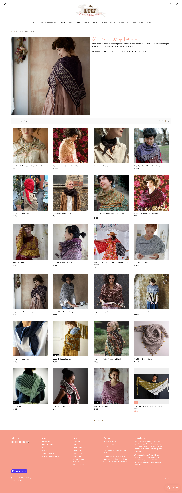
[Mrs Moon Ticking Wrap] (70, 386)
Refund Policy (77, 453)
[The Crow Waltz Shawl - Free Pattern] (151, 145)
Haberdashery (50, 23)
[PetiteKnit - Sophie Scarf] (111, 145)
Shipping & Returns (79, 447)
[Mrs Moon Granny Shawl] (151, 338)
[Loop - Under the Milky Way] (30, 291)
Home (13, 31)
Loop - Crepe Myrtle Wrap (62, 262)
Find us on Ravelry (48, 453)
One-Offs (121, 23)
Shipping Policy (78, 450)
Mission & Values (47, 444)
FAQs (74, 444)
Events (112, 23)
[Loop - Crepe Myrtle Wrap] (70, 242)
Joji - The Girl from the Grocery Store (148, 406)
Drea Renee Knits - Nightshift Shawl (107, 359)
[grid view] (166, 121)
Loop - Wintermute (101, 406)
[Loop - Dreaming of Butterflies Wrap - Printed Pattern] (111, 242)
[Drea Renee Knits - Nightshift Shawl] (111, 338)
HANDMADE (86, 23)
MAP (105, 453)
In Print (62, 23)
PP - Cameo (17, 406)
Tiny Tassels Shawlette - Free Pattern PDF (28, 166)
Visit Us (148, 23)
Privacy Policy (77, 456)
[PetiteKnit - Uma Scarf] (30, 338)
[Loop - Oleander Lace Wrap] (70, 291)
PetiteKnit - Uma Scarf (21, 359)
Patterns (70, 23)
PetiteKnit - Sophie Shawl (62, 213)
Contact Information (79, 462)
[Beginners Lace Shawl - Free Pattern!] (70, 145)
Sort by (15, 121)
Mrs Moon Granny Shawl (143, 359)
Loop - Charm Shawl (141, 262)
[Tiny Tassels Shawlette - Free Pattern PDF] (30, 145)
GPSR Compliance (79, 465)
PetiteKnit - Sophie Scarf (103, 166)
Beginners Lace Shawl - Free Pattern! (67, 166)
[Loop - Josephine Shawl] (151, 291)
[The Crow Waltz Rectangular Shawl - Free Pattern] (111, 193)
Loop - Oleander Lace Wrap (63, 312)
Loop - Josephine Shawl (143, 312)
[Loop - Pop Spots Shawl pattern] (151, 193)
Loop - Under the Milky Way (23, 312)
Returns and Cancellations (50, 456)
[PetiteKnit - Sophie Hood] (30, 193)
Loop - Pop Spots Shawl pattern (146, 213)
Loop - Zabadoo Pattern (62, 359)
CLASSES (104, 23)
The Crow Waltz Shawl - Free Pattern (147, 166)
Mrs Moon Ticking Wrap (61, 406)
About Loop (46, 442)
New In (34, 23)
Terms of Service (78, 459)
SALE (128, 23)
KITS (78, 23)
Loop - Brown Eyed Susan (103, 312)
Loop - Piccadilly (19, 262)
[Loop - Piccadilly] (30, 242)
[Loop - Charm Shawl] (151, 242)
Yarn (41, 23)
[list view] (168, 121)
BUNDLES (96, 23)
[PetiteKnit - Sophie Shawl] (70, 193)
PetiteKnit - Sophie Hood (22, 213)
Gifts (134, 23)
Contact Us (76, 442)
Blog (141, 23)
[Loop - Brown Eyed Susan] (111, 291)
